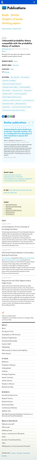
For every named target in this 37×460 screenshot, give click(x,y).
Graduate (5, 371)
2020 (5, 192)
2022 (27, 190)
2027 (10, 190)
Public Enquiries (6, 353)
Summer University (7, 377)
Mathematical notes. (7, 49)
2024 (20, 190)
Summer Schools (7, 380)
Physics (16, 61)
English (12, 69)
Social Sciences (10, 214)
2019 (8, 192)
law (16, 178)
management (21, 178)
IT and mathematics (9, 178)
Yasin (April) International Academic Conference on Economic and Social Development (17, 415)
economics (18, 175)
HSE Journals (5, 427)
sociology (6, 180)
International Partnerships (9, 341)
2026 (14, 190)
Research (6, 392)
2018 (11, 192)
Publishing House (7, 430)
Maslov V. (4, 51)
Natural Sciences (10, 212)
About (4, 325)
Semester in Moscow (8, 384)
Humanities (9, 208)
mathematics (28, 178)
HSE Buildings (6, 347)
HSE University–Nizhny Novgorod (12, 260)
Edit (34, 458)
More (15, 192)
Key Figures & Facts (7, 331)
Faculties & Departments (9, 338)
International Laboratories (9, 395)
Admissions (5, 362)
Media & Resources (10, 421)
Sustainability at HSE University (11, 334)
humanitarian (19, 176)
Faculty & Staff (6, 344)
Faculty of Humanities (28, 258)
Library (4, 437)
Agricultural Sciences (11, 204)
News (4, 221)
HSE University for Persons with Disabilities (14, 350)
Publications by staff (8, 424)
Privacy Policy (26, 453)
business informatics (9, 175)
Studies (5, 358)
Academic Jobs (6, 411)
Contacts (13, 453)
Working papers (11, 23)
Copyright (19, 453)
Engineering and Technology (13, 206)
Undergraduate (6, 368)
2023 (23, 190)
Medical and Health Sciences (14, 210)
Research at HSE (17, 28)
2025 (17, 190)
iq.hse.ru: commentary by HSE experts (13, 433)
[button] (4, 126)
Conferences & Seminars (9, 408)
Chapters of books (12, 19)
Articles (15, 15)
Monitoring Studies (7, 405)
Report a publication (7, 28)
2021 (30, 190)
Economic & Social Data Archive (11, 440)
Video (3, 443)
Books (5, 15)
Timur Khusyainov (6, 258)
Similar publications (15, 122)
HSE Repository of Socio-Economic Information (16, 446)
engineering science (9, 176)
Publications (16, 7)
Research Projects (7, 401)
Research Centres (7, 398)
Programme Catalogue (8, 365)
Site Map (4, 456)
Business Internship (7, 387)
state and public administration (18, 180)
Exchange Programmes (8, 374)
